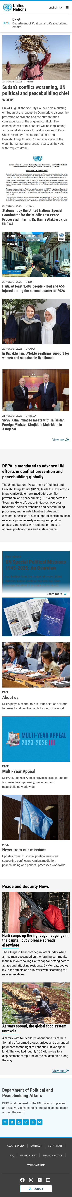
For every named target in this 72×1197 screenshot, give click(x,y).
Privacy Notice (53, 1155)
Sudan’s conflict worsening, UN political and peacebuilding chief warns (35, 93)
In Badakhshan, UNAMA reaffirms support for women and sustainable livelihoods (35, 355)
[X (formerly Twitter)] (39, 1180)
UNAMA (30, 348)
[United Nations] (14, 7)
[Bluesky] (39, 1122)
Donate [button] (38, 1189)
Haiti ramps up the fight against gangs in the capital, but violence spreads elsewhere (35, 940)
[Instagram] (26, 1122)
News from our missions (24, 849)
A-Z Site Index (15, 1145)
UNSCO (30, 205)
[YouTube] (48, 1180)
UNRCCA (31, 415)
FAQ (11, 1155)
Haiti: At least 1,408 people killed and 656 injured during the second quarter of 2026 (33, 288)
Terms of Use (36, 1165)
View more (59, 439)
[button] (57, 593)
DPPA (16, 19)
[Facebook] (19, 1122)
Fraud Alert (28, 1155)
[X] (5, 1122)
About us (10, 697)
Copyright (55, 1145)
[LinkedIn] (12, 1122)
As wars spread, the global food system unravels (34, 1028)
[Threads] (33, 1122)
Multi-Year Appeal (18, 771)
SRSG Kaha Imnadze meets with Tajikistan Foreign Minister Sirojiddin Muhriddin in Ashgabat (33, 424)
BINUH (30, 281)
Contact (36, 1145)
